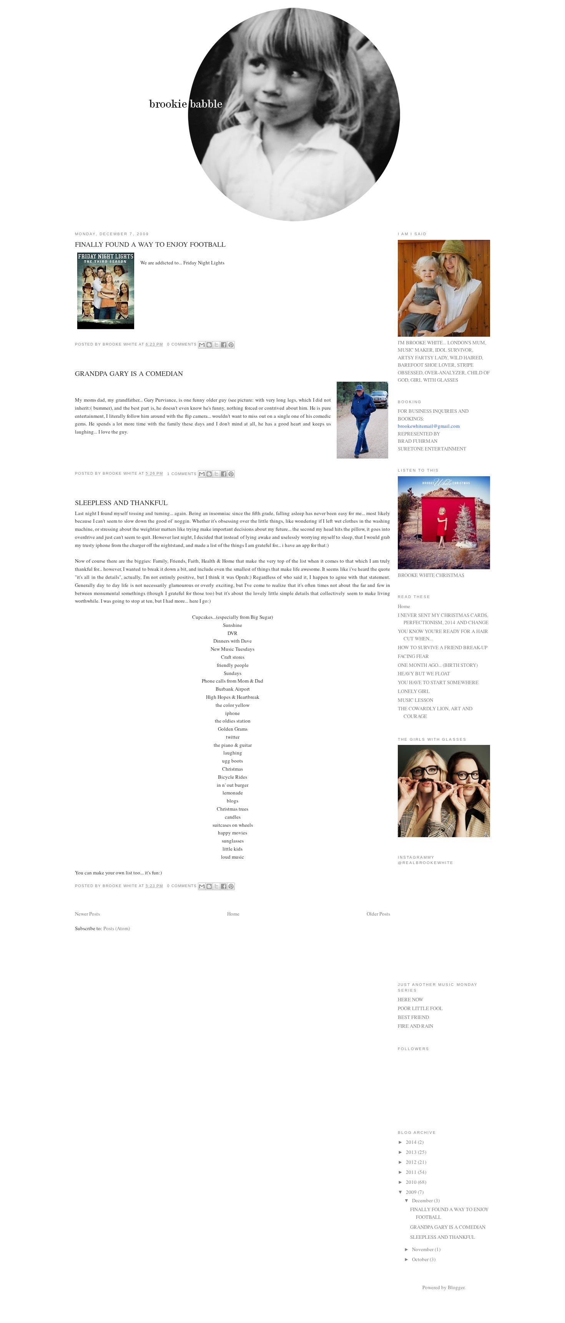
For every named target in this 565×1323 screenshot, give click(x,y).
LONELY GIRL (414, 691)
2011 (412, 1171)
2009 (412, 1191)
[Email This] (202, 345)
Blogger (456, 1287)
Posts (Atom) (116, 928)
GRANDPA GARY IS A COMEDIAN (129, 373)
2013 (412, 1151)
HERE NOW (410, 999)
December (423, 1200)
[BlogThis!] (209, 345)
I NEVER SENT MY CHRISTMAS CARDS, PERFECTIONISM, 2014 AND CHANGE (443, 619)
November (423, 1249)
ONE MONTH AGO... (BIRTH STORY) (438, 665)
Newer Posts (87, 913)
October (421, 1259)
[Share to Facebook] (224, 345)
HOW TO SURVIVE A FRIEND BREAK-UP (442, 647)
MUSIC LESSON (415, 699)
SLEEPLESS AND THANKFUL (121, 502)
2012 (412, 1161)
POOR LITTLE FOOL (420, 1008)
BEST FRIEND (413, 1017)
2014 (412, 1142)
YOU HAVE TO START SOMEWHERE (438, 682)
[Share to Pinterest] (231, 345)
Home (233, 913)
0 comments (182, 344)
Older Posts (378, 913)
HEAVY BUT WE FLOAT (424, 673)
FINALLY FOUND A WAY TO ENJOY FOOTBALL (150, 244)
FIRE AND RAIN (415, 1025)
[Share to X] (216, 345)
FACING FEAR (413, 656)
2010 (412, 1181)
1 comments (182, 474)
